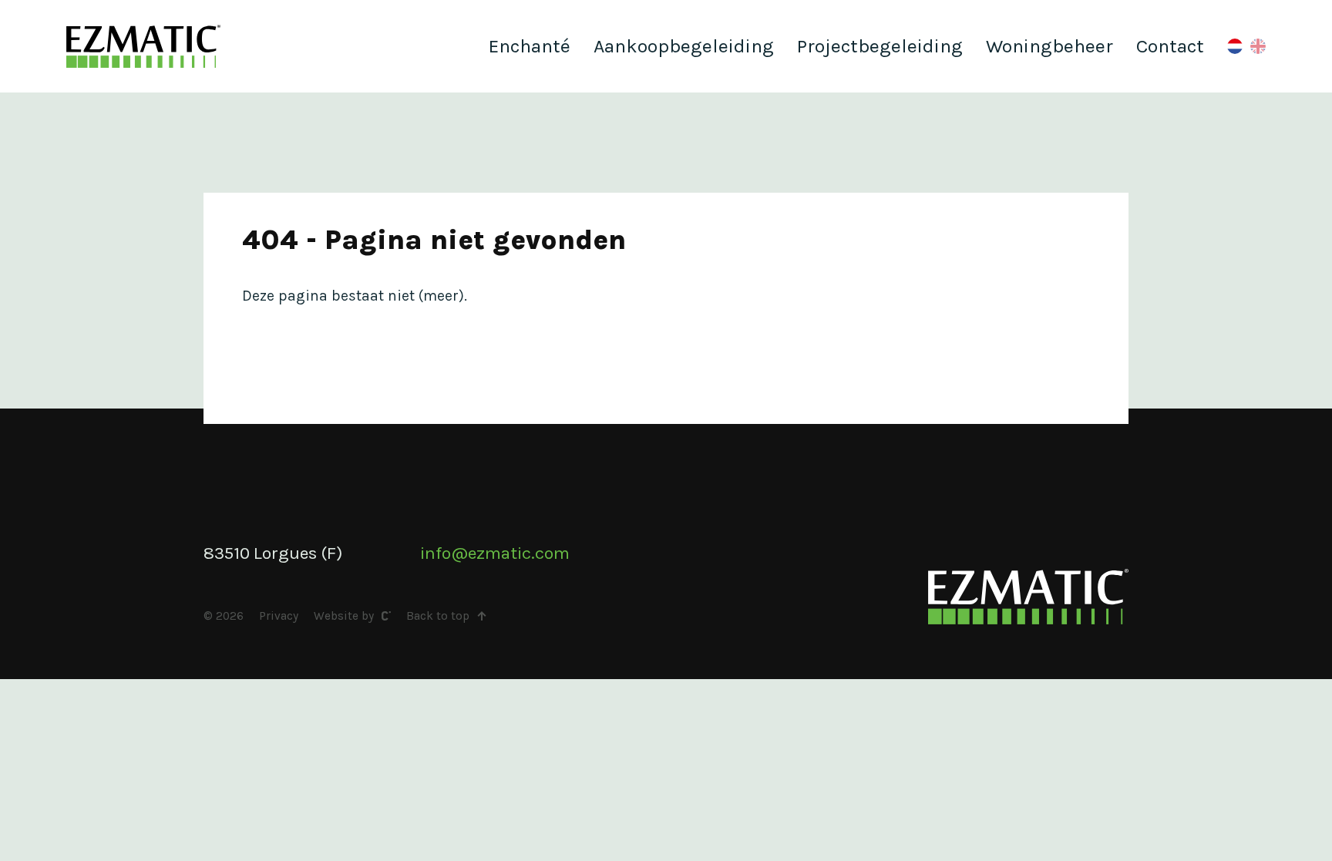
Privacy (278, 616)
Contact (1170, 46)
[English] (1258, 46)
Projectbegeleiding (880, 46)
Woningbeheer (1049, 46)
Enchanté (529, 46)
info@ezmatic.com (495, 553)
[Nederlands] (1235, 46)
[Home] (143, 46)
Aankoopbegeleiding (684, 46)
